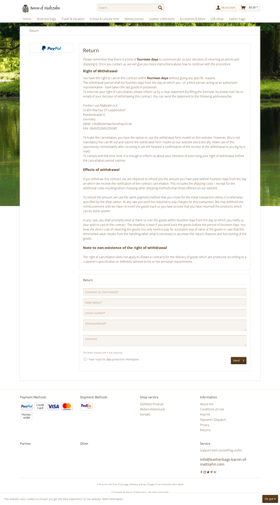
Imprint (205, 414)
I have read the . (114, 359)
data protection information (122, 359)
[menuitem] (130, 7)
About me (206, 404)
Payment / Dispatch (213, 420)
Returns (205, 430)
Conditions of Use (212, 409)
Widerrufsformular (152, 409)
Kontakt (145, 414)
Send (236, 360)
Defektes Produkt (151, 404)
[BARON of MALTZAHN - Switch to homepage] (44, 8)
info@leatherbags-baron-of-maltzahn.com (223, 462)
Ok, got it (270, 499)
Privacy (204, 425)
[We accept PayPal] (51, 48)
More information (112, 499)
